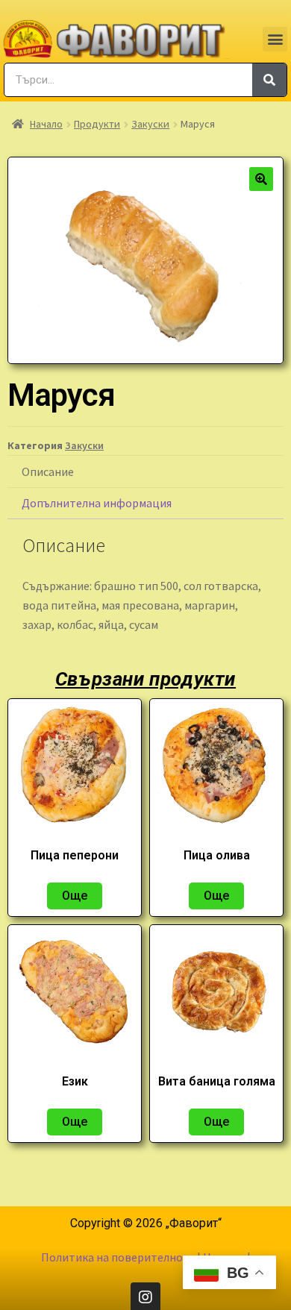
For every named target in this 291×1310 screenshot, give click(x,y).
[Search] (269, 79)
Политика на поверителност (118, 1257)
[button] (275, 39)
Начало (46, 124)
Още (74, 896)
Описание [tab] (48, 471)
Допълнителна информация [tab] (97, 502)
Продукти (97, 124)
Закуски (150, 124)
